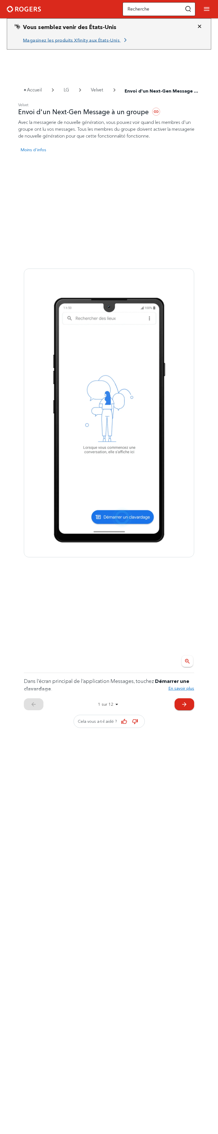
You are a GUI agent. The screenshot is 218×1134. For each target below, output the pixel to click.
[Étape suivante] (109, 413)
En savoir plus (181, 688)
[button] (188, 9)
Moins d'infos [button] (33, 149)
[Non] (135, 721)
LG (66, 90)
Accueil (34, 90)
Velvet (97, 90)
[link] (76, 40)
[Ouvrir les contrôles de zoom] (187, 661)
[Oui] (124, 721)
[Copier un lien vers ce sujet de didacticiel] (156, 112)
